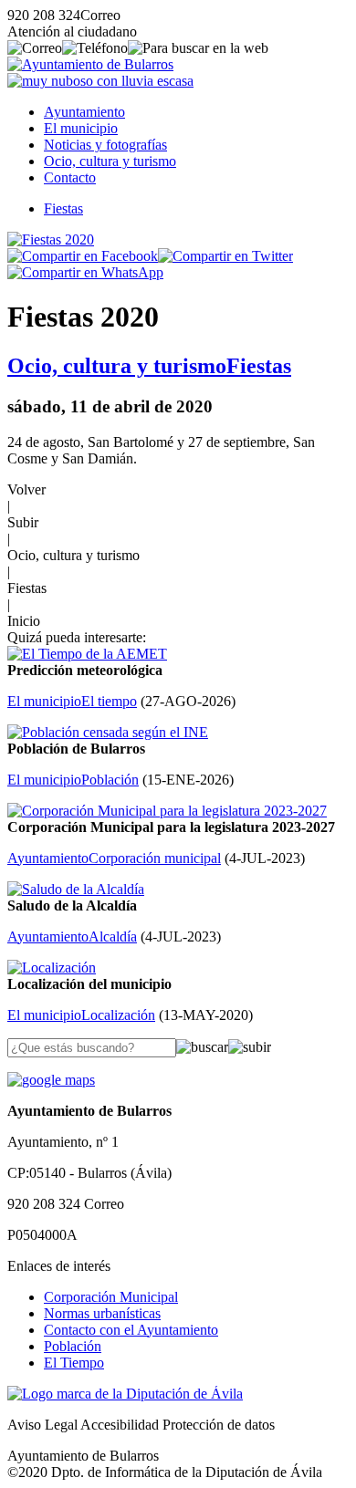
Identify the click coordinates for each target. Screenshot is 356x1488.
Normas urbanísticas (102, 1313)
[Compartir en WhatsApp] (85, 272)
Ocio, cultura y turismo (110, 161)
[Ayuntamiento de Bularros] (90, 64)
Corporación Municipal (111, 1297)
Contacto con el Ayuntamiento (131, 1329)
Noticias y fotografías (105, 144)
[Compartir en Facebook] (82, 256)
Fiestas (63, 208)
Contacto (70, 177)
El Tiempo (74, 1362)
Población (72, 1346)
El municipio (81, 128)
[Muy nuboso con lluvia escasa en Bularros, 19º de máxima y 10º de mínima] (100, 80)
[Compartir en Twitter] (225, 256)
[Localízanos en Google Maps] (51, 1079)
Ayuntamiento (84, 112)
